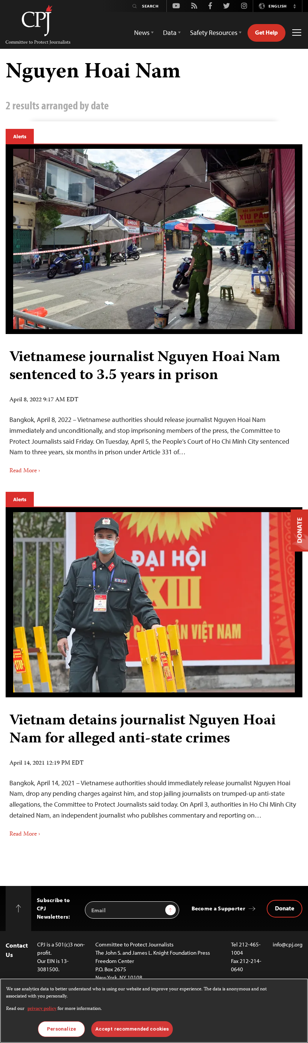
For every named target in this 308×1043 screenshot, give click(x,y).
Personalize (61, 1029)
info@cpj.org (287, 944)
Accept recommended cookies (132, 1029)
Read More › (24, 471)
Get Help (266, 32)
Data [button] (170, 32)
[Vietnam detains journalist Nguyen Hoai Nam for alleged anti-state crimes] (154, 602)
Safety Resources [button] (213, 32)
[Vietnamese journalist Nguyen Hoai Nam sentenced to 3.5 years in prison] (154, 239)
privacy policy (41, 1009)
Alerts (19, 136)
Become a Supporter (218, 908)
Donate (284, 908)
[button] (294, 6)
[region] (154, 1010)
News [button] (141, 32)
